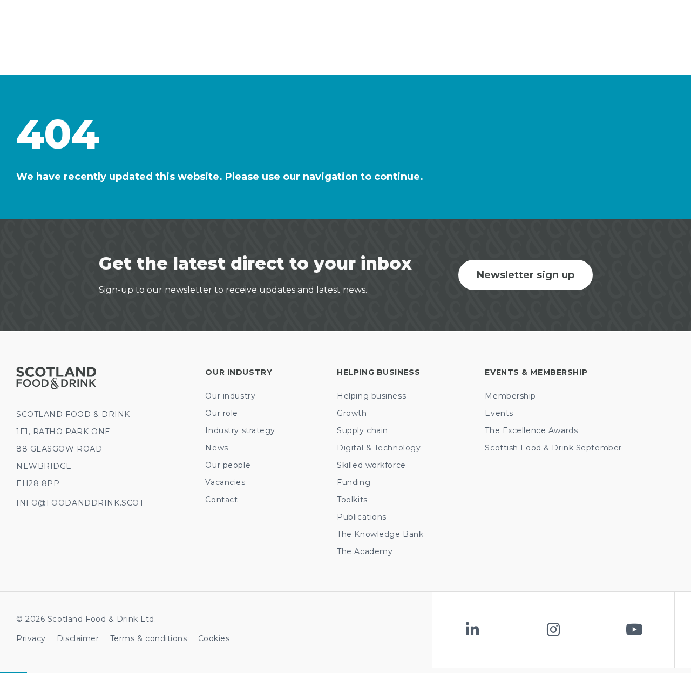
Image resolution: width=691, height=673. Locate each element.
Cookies (214, 638)
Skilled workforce (371, 465)
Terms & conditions (148, 638)
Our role (221, 413)
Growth (352, 413)
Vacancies (225, 482)
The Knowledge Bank (380, 534)
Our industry (230, 396)
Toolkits (352, 499)
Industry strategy (240, 430)
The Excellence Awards (531, 430)
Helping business (371, 396)
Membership (510, 396)
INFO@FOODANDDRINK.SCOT (80, 503)
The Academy (364, 551)
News (216, 448)
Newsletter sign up (525, 275)
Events (499, 413)
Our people (227, 465)
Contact (221, 499)
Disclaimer (78, 638)
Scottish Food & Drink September (553, 448)
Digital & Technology (379, 448)
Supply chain (362, 430)
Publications (362, 517)
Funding (353, 482)
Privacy (31, 638)
